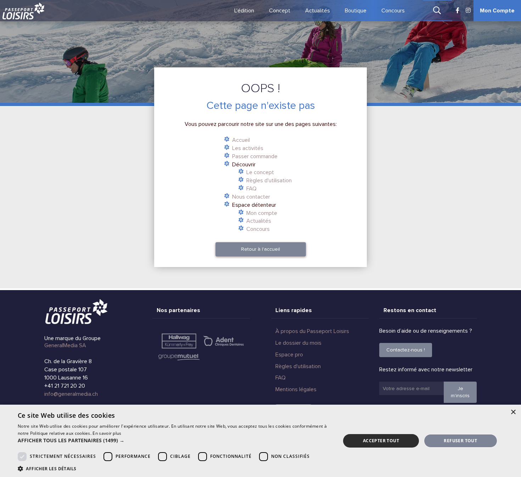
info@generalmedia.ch (71, 394)
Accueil (241, 140)
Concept (279, 10)
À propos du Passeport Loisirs (312, 331)
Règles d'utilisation (269, 180)
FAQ (251, 188)
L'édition (244, 10)
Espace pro (289, 354)
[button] (174, 440)
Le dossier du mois (298, 342)
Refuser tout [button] (460, 441)
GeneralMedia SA (65, 345)
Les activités (247, 148)
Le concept (260, 172)
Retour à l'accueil (260, 249)
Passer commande (255, 156)
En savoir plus (107, 433)
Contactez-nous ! (405, 350)
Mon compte (261, 213)
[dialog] (260, 441)
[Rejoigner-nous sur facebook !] (457, 10)
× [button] (513, 412)
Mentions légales (295, 389)
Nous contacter (251, 196)
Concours (393, 10)
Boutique (355, 10)
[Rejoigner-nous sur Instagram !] (468, 10)
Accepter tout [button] (381, 441)
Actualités (317, 10)
